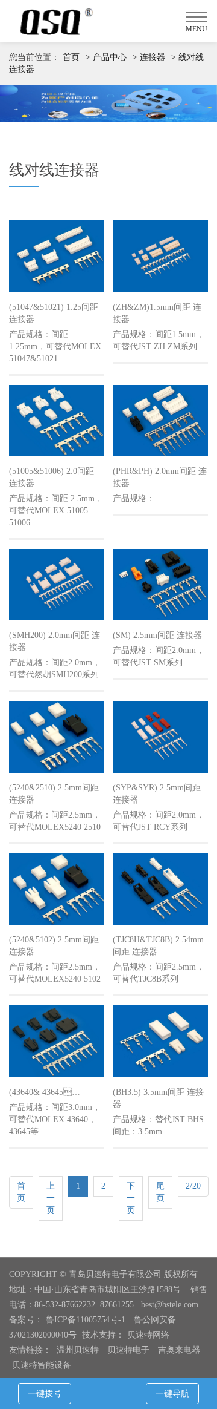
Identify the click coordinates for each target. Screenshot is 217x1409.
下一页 (131, 1198)
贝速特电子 (128, 1350)
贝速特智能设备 (41, 1365)
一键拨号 (44, 1393)
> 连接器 (149, 57)
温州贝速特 (78, 1350)
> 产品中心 (106, 57)
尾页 (160, 1192)
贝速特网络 (148, 1334)
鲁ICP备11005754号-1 (87, 1319)
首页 (71, 57)
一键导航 (172, 1393)
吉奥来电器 (179, 1350)
